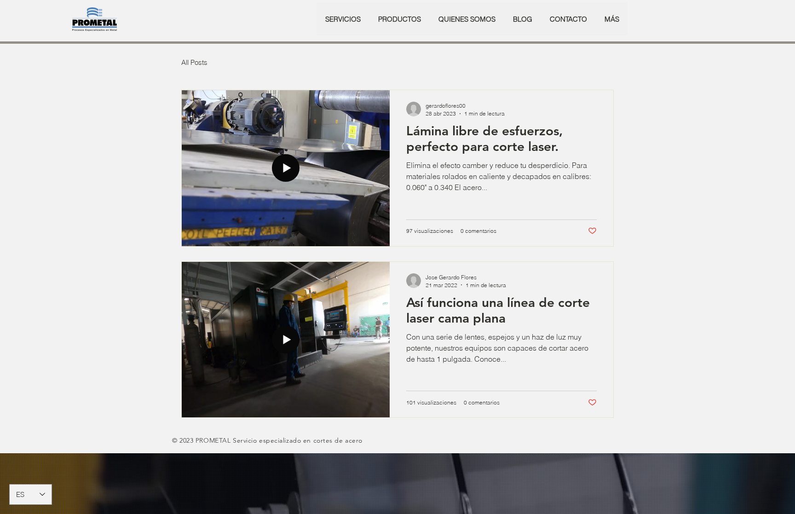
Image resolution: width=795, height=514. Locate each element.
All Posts (194, 62)
